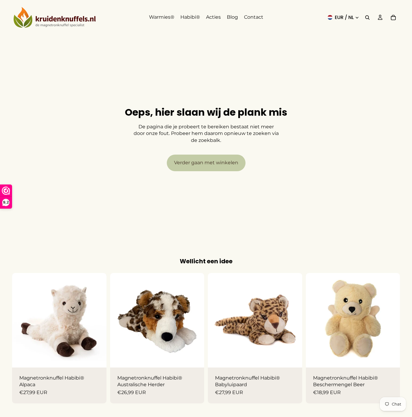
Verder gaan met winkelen (206, 162)
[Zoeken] (367, 17)
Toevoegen (102, 358)
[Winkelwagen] (393, 17)
